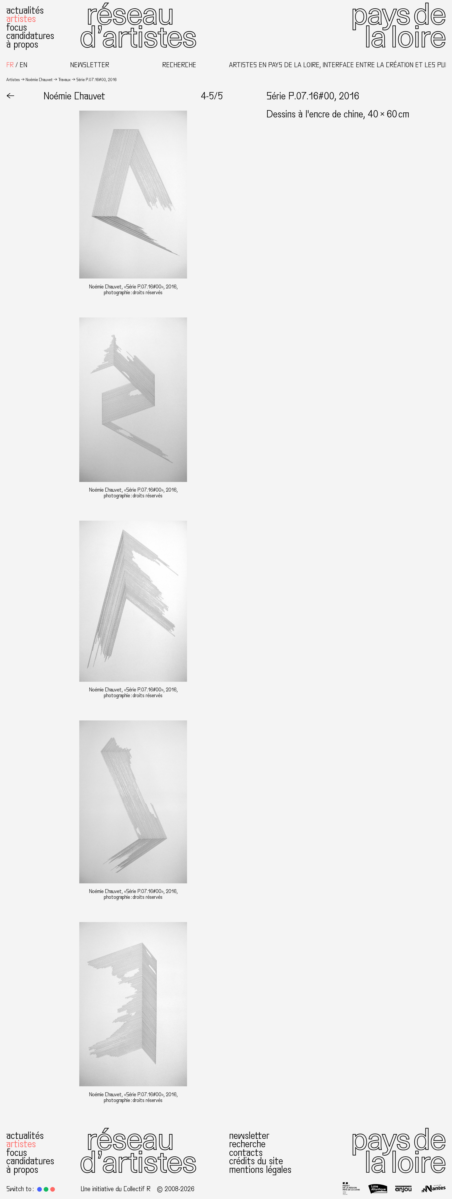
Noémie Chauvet (39, 79)
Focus (16, 27)
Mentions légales (260, 1169)
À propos (22, 44)
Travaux (64, 79)
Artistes (21, 18)
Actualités (25, 10)
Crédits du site (256, 1161)
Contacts (246, 1152)
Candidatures (30, 35)
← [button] (10, 96)
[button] (39, 1189)
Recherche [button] (179, 65)
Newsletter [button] (89, 65)
